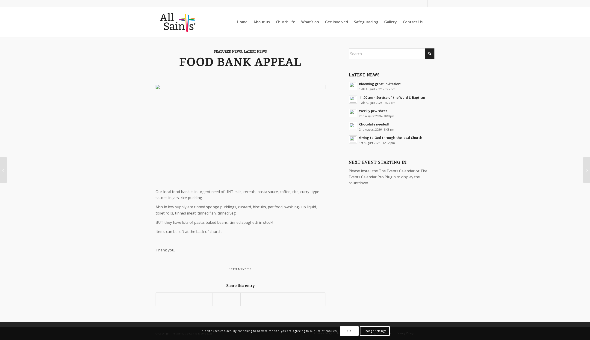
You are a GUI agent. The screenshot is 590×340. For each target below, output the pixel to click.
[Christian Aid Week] (3, 170)
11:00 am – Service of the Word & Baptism (392, 97)
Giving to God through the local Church (390, 137)
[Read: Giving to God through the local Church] (353, 139)
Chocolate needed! (374, 124)
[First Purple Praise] (586, 170)
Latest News (255, 51)
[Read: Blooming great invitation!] (353, 86)
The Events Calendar (397, 170)
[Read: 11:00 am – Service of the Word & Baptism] (353, 99)
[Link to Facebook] (424, 3)
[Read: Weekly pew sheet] (353, 113)
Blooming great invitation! (380, 84)
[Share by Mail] (311, 299)
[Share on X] (198, 299)
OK (349, 331)
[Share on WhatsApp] (226, 299)
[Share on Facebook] (170, 299)
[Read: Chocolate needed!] (353, 126)
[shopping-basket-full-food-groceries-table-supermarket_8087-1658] (240, 134)
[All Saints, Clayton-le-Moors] (178, 22)
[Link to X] (431, 3)
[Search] (430, 22)
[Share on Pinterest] (254, 299)
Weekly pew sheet (373, 111)
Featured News (228, 51)
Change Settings (374, 331)
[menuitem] (242, 22)
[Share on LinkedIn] (283, 299)
